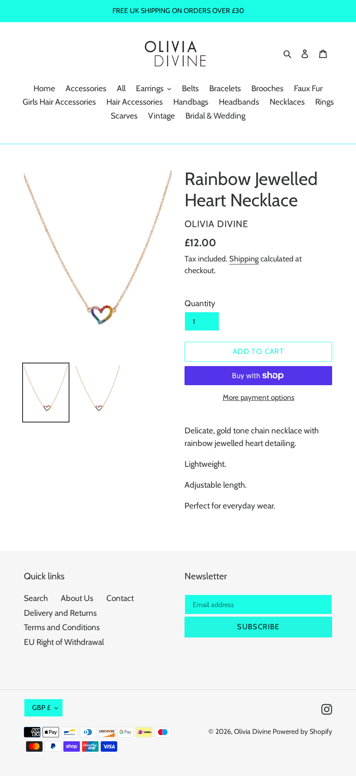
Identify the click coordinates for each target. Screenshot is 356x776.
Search (36, 598)
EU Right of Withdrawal (64, 642)
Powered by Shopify (302, 731)
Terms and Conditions (62, 627)
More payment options (258, 397)
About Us (77, 598)
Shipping (244, 259)
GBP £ (41, 707)
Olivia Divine (252, 731)
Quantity (200, 303)
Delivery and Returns (60, 613)
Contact (120, 598)
